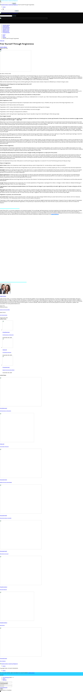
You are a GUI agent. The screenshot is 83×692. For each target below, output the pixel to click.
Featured (2, 40)
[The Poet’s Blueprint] (21, 584)
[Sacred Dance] (17, 620)
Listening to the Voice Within (5, 309)
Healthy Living (6, 30)
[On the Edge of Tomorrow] (8, 347)
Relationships (6, 31)
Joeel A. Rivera (3, 47)
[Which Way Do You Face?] (21, 549)
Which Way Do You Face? (4, 553)
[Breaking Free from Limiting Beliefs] (8, 365)
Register (5, 679)
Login (4, 678)
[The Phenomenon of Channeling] (8, 330)
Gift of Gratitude (3, 661)
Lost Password (6, 677)
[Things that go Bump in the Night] (21, 513)
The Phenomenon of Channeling (8, 334)
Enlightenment (6, 32)
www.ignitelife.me (55, 214)
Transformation (6, 25)
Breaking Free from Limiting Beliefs (6, 482)
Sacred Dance (2, 625)
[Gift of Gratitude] (21, 656)
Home (4, 7)
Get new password (4, 683)
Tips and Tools (6, 28)
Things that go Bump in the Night (5, 518)
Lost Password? (3, 687)
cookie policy (31, 672)
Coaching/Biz (6, 26)
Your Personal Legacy (3, 315)
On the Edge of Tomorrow (7, 352)
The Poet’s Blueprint (3, 589)
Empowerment (6, 27)
